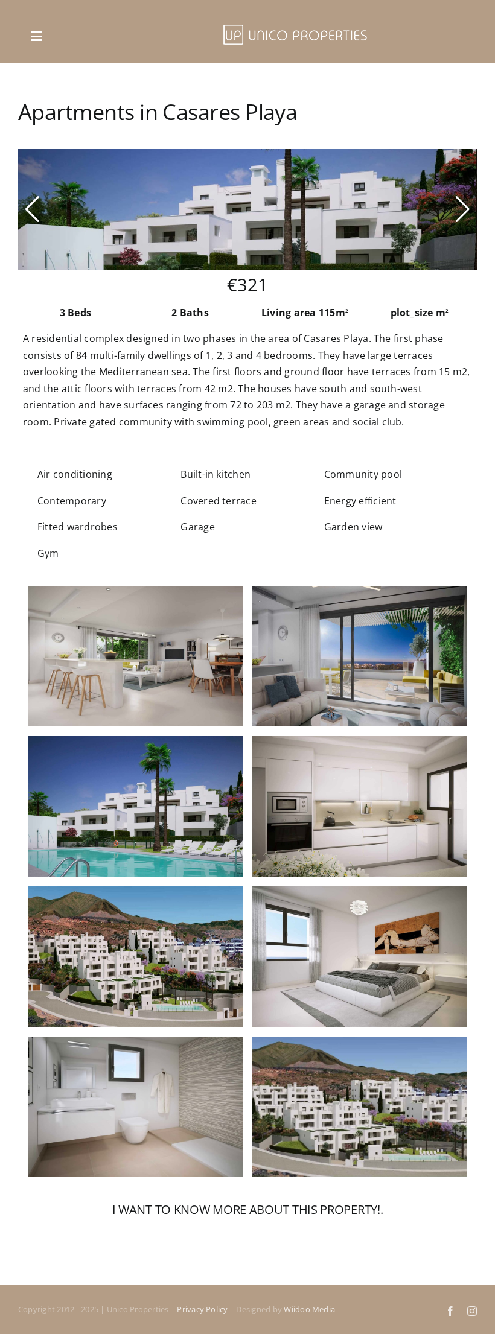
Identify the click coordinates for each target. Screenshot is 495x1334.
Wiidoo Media (309, 1309)
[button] (32, 209)
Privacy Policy (202, 1309)
